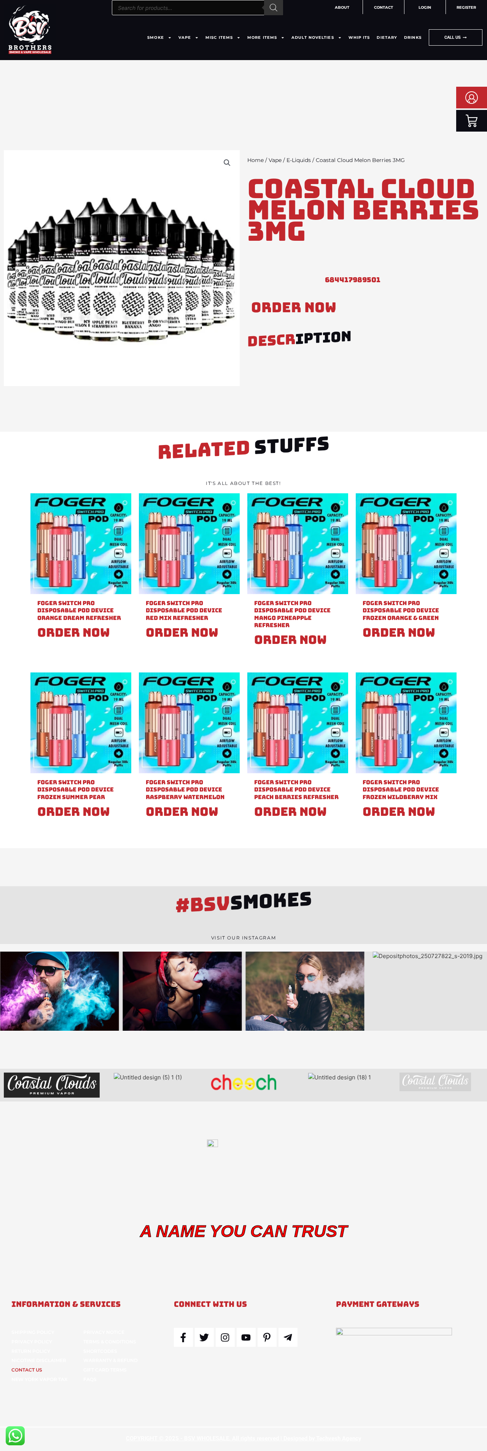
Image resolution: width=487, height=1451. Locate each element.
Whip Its (359, 37)
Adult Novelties (312, 37)
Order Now (293, 307)
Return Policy (30, 1351)
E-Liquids (298, 160)
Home (255, 160)
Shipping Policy (32, 1332)
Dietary (387, 37)
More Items (262, 37)
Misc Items (219, 37)
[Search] (273, 7)
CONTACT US (26, 1370)
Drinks (413, 37)
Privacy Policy (31, 1342)
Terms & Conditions (109, 1342)
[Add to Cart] (123, 523)
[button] (227, 163)
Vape (184, 37)
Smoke (155, 37)
